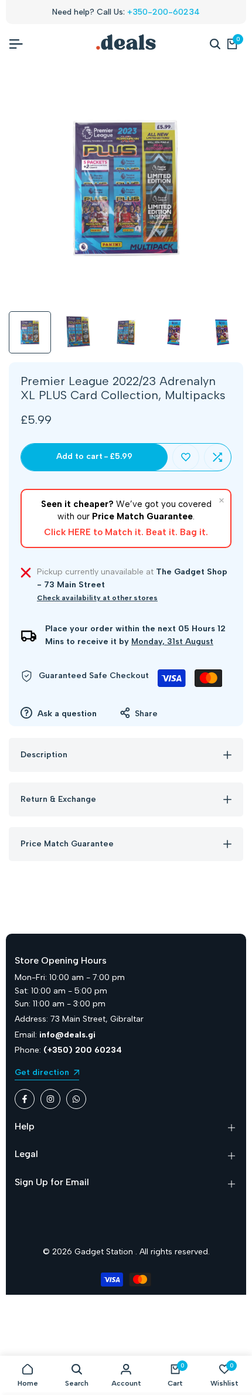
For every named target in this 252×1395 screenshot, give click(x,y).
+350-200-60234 (163, 12)
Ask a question (66, 714)
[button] (185, 457)
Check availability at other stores (97, 598)
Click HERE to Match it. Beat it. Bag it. (126, 532)
